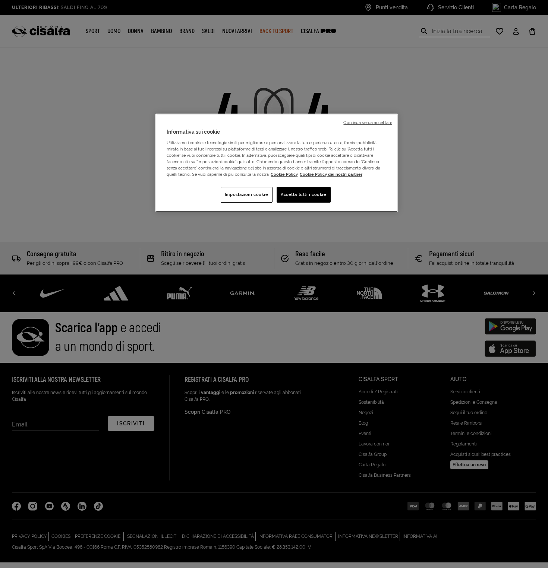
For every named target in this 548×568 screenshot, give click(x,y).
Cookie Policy (284, 174)
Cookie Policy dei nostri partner (331, 174)
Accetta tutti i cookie (304, 194)
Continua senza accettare (367, 122)
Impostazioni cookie (246, 194)
